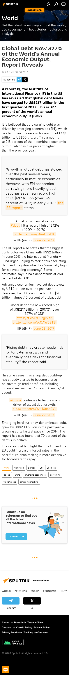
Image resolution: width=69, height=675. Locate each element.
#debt (15, 225)
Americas (21, 590)
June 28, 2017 (43, 328)
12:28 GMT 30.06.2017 (15, 72)
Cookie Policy (24, 627)
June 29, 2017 (43, 240)
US (41, 467)
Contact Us (8, 627)
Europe (31, 467)
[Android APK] (13, 643)
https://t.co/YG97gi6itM (35, 318)
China (17, 474)
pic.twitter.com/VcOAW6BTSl (34, 322)
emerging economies (35, 474)
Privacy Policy (41, 627)
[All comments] (5, 669)
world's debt (9, 481)
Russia (35, 590)
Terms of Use (35, 622)
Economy (49, 590)
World (6, 467)
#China (15, 400)
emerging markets (29, 481)
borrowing (55, 474)
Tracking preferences (36, 632)
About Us (7, 622)
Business (51, 467)
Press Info (20, 622)
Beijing (6, 474)
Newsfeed (19, 467)
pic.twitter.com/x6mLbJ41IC (34, 234)
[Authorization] (48, 4)
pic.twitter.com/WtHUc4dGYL (34, 409)
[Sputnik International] (11, 5)
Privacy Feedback (12, 632)
